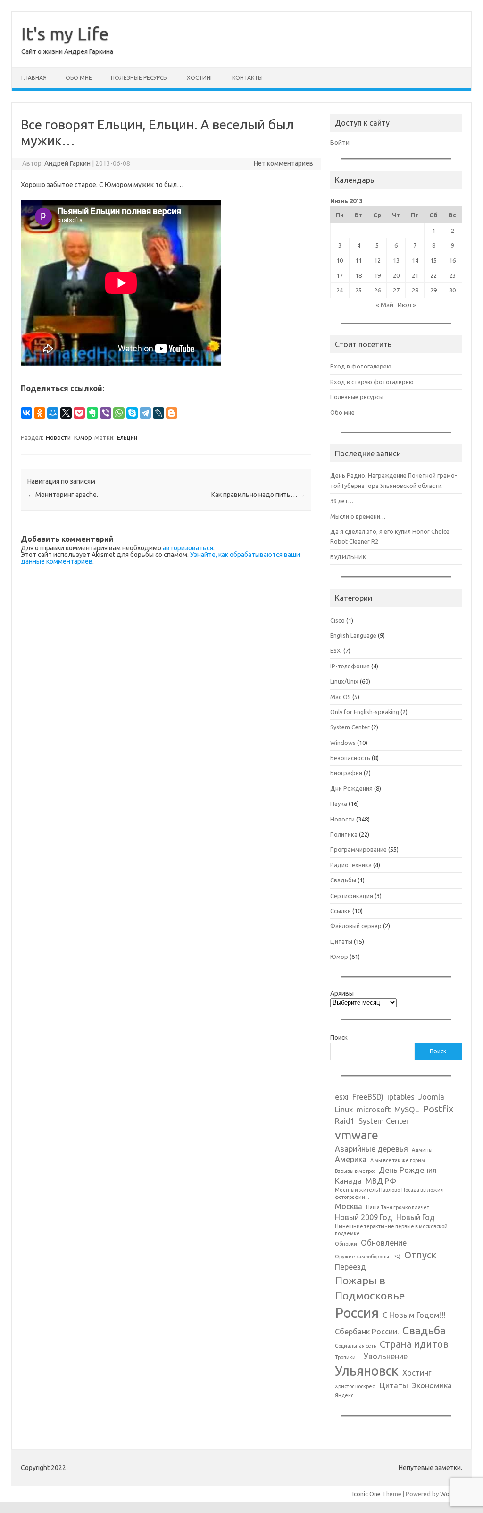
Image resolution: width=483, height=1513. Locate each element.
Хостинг (200, 78)
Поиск (339, 1037)
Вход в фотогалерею (360, 366)
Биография (346, 772)
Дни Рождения (351, 788)
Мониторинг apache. (62, 494)
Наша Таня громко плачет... (399, 1207)
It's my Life (65, 33)
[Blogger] (171, 413)
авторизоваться (188, 548)
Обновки (346, 1244)
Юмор (83, 437)
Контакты (247, 78)
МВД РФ (381, 1181)
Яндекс (344, 1395)
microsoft (374, 1109)
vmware (356, 1135)
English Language (353, 635)
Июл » (407, 304)
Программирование (358, 849)
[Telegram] (145, 413)
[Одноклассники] (39, 413)
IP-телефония (350, 666)
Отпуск (420, 1254)
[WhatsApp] (119, 413)
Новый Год (415, 1217)
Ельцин (127, 437)
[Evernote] (92, 413)
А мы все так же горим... (399, 1160)
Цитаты (341, 941)
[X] (66, 413)
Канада (348, 1181)
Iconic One (366, 1493)
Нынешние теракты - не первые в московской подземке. (391, 1229)
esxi (342, 1097)
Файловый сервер (356, 926)
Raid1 (345, 1121)
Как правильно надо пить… (258, 494)
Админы (422, 1150)
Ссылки (340, 910)
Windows (343, 742)
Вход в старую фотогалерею (372, 381)
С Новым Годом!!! (414, 1315)
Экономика (432, 1385)
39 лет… (341, 500)
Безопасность (350, 757)
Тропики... (347, 1357)
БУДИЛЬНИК (348, 557)
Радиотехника (351, 865)
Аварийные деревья (371, 1149)
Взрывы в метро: (355, 1171)
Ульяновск (367, 1370)
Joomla (431, 1097)
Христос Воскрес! (355, 1386)
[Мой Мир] (52, 413)
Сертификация (351, 895)
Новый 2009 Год (363, 1217)
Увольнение (386, 1356)
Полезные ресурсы (139, 78)
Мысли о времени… (357, 516)
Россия (357, 1313)
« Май (384, 304)
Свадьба (424, 1330)
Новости (58, 437)
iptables (401, 1097)
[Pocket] (79, 413)
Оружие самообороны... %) (367, 1256)
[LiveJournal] (158, 413)
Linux (344, 1109)
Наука (338, 803)
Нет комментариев (283, 163)
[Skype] (132, 413)
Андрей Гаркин (67, 163)
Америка (350, 1159)
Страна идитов (414, 1344)
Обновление (384, 1243)
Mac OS (340, 696)
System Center (350, 727)
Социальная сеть (355, 1346)
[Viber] (105, 413)
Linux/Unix (344, 681)
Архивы (342, 993)
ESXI (336, 650)
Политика (344, 834)
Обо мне (79, 78)
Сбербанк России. (367, 1331)
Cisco (337, 620)
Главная (34, 78)
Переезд (350, 1267)
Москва (348, 1206)
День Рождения (408, 1170)
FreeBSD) (367, 1097)
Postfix (438, 1108)
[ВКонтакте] (26, 413)
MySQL (406, 1109)
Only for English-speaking (364, 712)
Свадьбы (343, 880)
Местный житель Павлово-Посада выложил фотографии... (389, 1193)
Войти (340, 142)
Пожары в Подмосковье (370, 1287)
